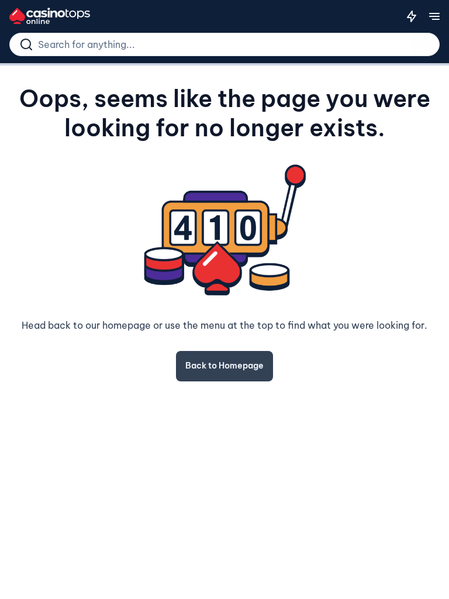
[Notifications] (411, 16)
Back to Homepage (224, 365)
